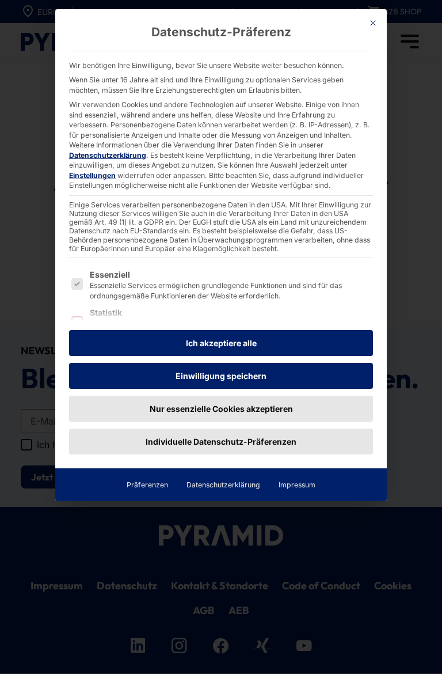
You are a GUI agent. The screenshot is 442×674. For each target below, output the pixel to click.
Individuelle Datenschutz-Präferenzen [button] (221, 441)
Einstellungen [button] (92, 175)
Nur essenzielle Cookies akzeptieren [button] (221, 409)
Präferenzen (147, 484)
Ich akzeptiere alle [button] (221, 343)
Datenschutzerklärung (107, 155)
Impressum (297, 484)
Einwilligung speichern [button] (221, 376)
